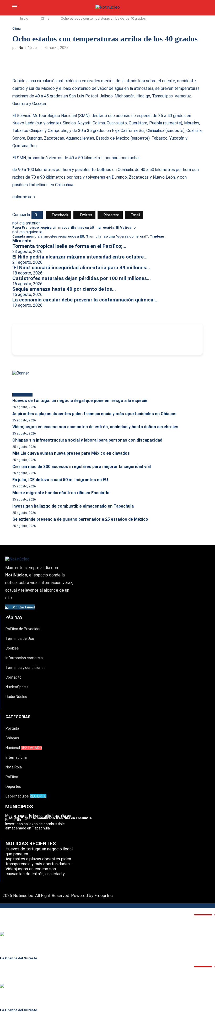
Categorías (18, 716)
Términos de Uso (20, 638)
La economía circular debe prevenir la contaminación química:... (85, 300)
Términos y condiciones (26, 668)
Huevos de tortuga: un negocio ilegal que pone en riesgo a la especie (79, 400)
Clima (45, 18)
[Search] (200, 7)
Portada (12, 728)
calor (17, 196)
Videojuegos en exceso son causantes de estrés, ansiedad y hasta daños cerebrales (95, 426)
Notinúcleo (28, 48)
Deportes (13, 786)
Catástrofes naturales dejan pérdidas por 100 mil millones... (81, 278)
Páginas (14, 617)
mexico (28, 196)
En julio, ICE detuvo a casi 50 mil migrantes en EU (60, 479)
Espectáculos (26, 796)
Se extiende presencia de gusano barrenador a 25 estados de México (80, 519)
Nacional (24, 748)
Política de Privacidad (23, 629)
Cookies (12, 648)
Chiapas (12, 738)
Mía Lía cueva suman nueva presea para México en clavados (71, 453)
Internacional (17, 757)
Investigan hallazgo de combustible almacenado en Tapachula (73, 506)
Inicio (24, 18)
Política (12, 777)
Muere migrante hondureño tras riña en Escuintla (60, 492)
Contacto (14, 677)
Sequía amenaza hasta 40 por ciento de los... (64, 289)
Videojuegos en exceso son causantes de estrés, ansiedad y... (36, 871)
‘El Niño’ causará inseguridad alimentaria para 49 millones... (81, 268)
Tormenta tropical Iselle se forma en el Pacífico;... (69, 246)
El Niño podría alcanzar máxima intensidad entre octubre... (80, 257)
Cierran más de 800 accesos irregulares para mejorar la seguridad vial (81, 466)
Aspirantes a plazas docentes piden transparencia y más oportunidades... (39, 861)
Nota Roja (14, 767)
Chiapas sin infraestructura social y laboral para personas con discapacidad (87, 440)
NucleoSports (17, 687)
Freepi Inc (103, 895)
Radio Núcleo (16, 697)
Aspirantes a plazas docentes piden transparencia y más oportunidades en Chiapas (94, 413)
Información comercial (25, 658)
